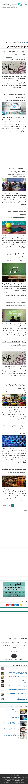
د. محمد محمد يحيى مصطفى (19, 217)
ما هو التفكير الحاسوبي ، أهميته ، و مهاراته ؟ (17, 693)
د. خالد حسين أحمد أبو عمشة (19, 348)
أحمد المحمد (22, 100)
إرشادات (20, 176)
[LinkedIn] (10, 605)
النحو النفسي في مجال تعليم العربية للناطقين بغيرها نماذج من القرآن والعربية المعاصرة (11, 734)
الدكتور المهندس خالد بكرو (19, 174)
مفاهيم (5, 260)
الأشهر (20, 706)
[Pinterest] (12, 605)
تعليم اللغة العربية (21, 59)
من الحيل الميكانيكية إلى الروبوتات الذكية (18, 676)
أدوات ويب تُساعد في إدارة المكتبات (14, 469)
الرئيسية (25, 42)
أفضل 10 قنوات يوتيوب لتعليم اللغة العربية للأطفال (18, 685)
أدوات (10, 100)
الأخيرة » (25, 510)
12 (6, 508)
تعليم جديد (24, 778)
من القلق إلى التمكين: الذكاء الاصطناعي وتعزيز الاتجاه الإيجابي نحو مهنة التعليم (10, 728)
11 (6, 100)
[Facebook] (18, 605)
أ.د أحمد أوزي (22, 260)
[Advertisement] (14, 24)
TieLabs (22, 782)
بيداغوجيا (9, 260)
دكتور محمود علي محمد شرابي (19, 58)
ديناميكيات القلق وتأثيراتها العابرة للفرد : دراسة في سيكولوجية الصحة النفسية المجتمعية (10, 722)
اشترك (14, 656)
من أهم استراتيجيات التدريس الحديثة (19, 668)
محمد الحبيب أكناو (21, 305)
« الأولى (25, 506)
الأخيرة (25, 706)
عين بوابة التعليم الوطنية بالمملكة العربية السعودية (18, 690)
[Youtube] (7, 605)
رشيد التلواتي (22, 472)
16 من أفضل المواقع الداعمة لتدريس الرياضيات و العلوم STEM (19, 698)
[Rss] (21, 605)
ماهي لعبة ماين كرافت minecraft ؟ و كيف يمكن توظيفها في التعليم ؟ (18, 672)
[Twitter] (15, 605)
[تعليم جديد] (12, 5)
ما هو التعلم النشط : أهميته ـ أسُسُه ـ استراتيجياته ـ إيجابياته (19, 681)
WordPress (12, 782)
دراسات (15, 59)
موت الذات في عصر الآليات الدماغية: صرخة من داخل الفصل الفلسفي (11, 716)
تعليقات (15, 706)
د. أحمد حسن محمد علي (20, 391)
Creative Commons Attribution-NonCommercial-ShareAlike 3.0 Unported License (14, 778)
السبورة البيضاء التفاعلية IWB (16, 302)
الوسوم (10, 706)
